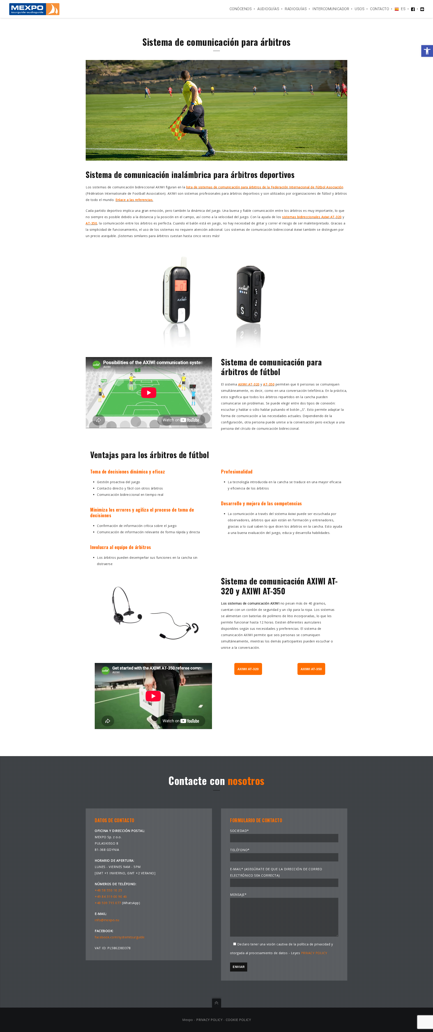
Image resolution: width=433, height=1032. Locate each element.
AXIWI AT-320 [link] (249, 384)
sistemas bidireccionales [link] (301, 217)
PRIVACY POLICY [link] (314, 953)
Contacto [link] (379, 9)
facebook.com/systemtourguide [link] (120, 937)
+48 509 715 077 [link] (108, 903)
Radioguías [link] (296, 9)
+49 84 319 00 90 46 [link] (111, 896)
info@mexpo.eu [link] (107, 920)
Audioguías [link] (268, 9)
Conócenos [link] (241, 9)
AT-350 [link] (91, 223)
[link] (427, 51)
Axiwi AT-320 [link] (331, 217)
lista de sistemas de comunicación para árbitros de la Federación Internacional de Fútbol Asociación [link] (264, 187)
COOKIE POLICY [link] (238, 1020)
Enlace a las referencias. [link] (134, 200)
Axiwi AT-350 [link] (311, 669)
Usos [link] (359, 9)
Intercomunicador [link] (330, 9)
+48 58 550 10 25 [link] (108, 890)
